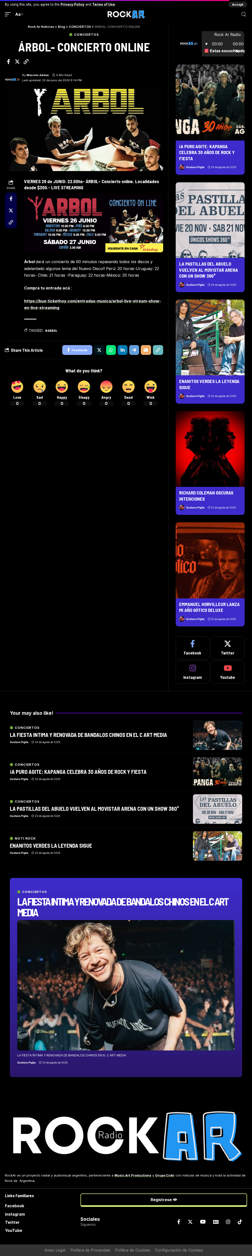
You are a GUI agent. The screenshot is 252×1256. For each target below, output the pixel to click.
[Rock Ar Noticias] (126, 14)
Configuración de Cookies (179, 1250)
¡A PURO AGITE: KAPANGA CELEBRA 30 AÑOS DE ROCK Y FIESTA (207, 152)
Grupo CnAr (164, 1175)
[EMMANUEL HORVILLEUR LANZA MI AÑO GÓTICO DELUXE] (210, 560)
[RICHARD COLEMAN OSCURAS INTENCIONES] (210, 449)
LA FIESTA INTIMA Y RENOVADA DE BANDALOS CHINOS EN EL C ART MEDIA (122, 906)
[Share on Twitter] (17, 61)
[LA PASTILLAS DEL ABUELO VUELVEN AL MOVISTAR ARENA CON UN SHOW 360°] (210, 220)
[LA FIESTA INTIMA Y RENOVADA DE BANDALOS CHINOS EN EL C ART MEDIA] (126, 985)
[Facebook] (193, 647)
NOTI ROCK (25, 838)
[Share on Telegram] (134, 350)
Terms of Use (103, 4)
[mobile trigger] (9, 14)
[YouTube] (202, 1222)
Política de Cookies (132, 1250)
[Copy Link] (26, 61)
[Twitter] (228, 647)
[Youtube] (228, 672)
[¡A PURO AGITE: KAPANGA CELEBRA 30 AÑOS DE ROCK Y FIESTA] (210, 102)
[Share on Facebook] (8, 61)
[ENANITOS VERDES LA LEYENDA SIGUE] (210, 337)
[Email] (146, 350)
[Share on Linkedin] (122, 350)
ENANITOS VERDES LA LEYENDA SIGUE (51, 845)
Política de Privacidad (90, 1250)
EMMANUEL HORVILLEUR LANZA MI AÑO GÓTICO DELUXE (209, 607)
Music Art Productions (132, 1175)
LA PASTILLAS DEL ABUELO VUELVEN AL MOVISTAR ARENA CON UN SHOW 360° (208, 270)
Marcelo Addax (38, 75)
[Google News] (215, 1222)
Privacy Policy (72, 4)
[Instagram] (193, 672)
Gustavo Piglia (195, 167)
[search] (243, 14)
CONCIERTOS (86, 34)
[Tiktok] (240, 1222)
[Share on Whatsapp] (111, 350)
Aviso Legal (54, 1250)
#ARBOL (51, 330)
